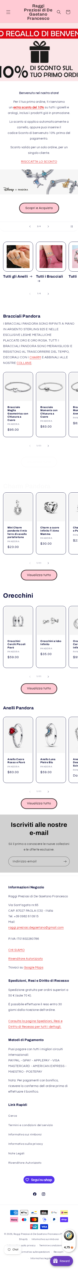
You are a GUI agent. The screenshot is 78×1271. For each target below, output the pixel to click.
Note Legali (16, 1153)
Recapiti (58, 1252)
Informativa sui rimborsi (25, 1134)
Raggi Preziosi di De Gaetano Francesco (37, 1234)
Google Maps (33, 967)
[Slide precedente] (30, 226)
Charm (35, 357)
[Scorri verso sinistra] (30, 293)
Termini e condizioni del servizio (30, 1125)
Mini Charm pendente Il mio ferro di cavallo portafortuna (17, 532)
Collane (24, 363)
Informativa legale (41, 1258)
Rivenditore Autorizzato (25, 958)
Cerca (12, 1115)
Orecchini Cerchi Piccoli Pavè (16, 644)
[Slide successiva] (48, 226)
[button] (8, 12)
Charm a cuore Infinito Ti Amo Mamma (49, 530)
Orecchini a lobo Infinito (50, 643)
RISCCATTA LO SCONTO (39, 161)
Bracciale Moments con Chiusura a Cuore (49, 412)
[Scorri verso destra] (48, 293)
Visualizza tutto (39, 462)
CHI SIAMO (16, 950)
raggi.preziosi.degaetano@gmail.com (36, 927)
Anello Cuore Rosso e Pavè (16, 761)
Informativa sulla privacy (25, 1143)
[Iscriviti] (64, 861)
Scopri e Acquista (39, 208)
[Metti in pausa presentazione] (73, 226)
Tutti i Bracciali (49, 276)
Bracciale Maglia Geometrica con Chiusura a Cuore (17, 413)
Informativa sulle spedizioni (34, 1252)
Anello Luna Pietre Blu (48, 761)
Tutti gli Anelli (15, 276)
